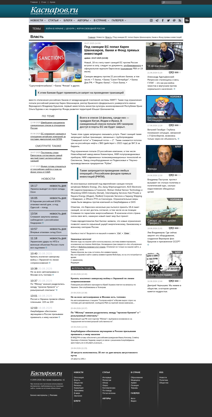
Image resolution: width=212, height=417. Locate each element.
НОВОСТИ (36, 20)
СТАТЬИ (53, 20)
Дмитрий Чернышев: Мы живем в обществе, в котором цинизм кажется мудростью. (164, 288)
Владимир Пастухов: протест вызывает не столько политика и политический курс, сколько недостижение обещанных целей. (163, 185)
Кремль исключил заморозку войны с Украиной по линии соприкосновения (44, 259)
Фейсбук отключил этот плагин (92, 247)
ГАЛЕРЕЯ (118, 20)
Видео (133, 401)
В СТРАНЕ (100, 20)
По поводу (107, 390)
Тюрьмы (134, 388)
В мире (77, 393)
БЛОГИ (68, 20)
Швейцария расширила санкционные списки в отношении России (47, 125)
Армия (134, 383)
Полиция (135, 385)
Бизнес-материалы (38, 395)
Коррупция (78, 388)
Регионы (77, 385)
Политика (163, 380)
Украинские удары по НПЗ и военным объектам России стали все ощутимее (47, 244)
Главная (34, 2)
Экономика (78, 390)
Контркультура (108, 388)
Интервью (106, 377)
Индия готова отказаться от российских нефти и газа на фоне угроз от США (48, 169)
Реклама (53, 395)
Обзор (105, 383)
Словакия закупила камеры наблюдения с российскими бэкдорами (44, 219)
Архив (52, 2)
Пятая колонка (108, 393)
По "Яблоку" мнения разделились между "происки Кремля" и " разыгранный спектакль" (47, 287)
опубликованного (132, 65)
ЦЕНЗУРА (70, 29)
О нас (43, 2)
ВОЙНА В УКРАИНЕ (54, 29)
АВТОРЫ (83, 20)
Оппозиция (79, 377)
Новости (163, 377)
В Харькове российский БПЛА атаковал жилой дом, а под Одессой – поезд (45, 204)
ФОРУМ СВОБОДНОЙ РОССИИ (91, 29)
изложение (126, 68)
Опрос (105, 385)
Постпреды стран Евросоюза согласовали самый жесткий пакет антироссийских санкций (46, 156)
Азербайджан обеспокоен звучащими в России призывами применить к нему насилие (46, 314)
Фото (133, 398)
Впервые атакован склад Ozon (45, 232)
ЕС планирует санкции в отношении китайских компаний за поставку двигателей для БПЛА (48, 136)
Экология (78, 396)
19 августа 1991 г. (78, 359)
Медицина (135, 380)
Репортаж (106, 380)
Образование (137, 377)
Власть (109, 37)
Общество (78, 383)
